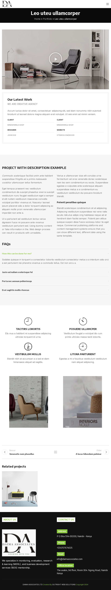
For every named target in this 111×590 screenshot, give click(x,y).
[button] (55, 59)
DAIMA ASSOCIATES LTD (33, 585)
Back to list (55, 452)
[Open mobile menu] (107, 4)
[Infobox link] (28, 328)
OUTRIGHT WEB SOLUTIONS (64, 585)
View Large (35, 473)
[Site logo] (7, 3)
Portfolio (47, 19)
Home (37, 19)
